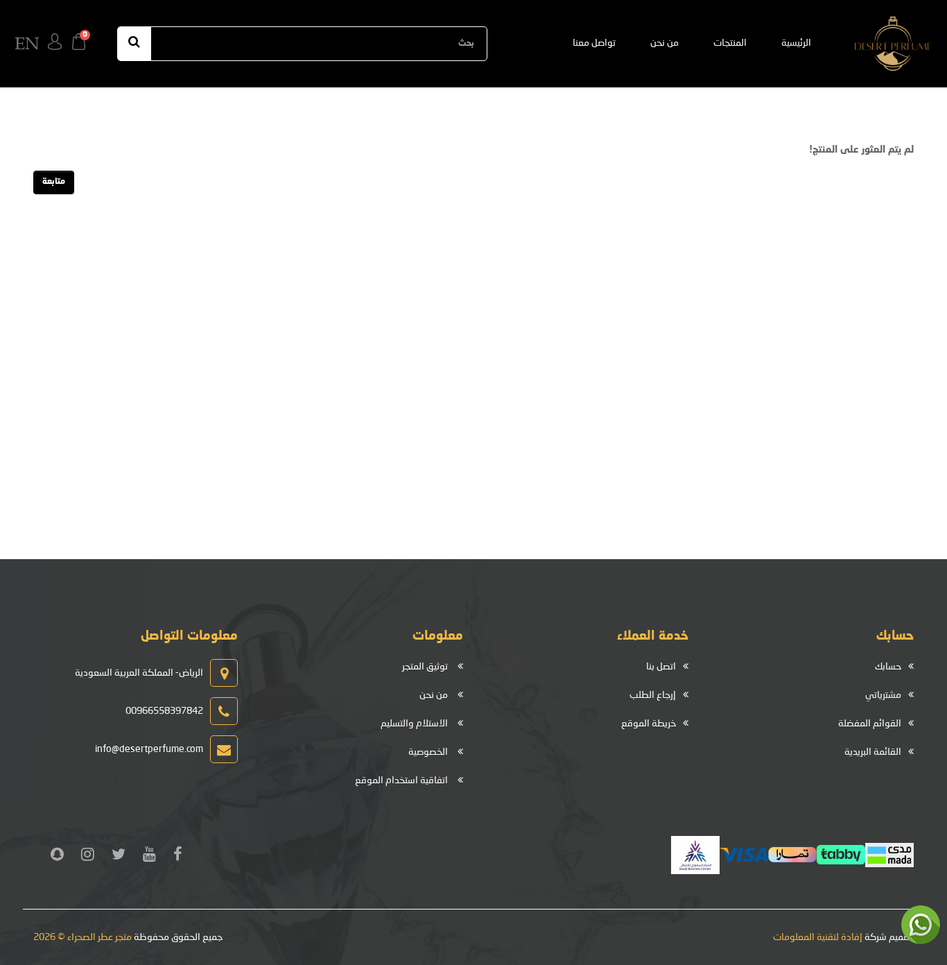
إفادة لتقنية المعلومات (817, 937)
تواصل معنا (594, 43)
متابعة (53, 182)
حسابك (888, 667)
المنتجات (730, 43)
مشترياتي (883, 695)
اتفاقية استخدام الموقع (401, 780)
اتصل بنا (661, 667)
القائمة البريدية (872, 752)
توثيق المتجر (425, 667)
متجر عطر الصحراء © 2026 (82, 937)
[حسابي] (54, 43)
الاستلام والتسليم (414, 723)
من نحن (664, 43)
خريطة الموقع (648, 723)
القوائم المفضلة (869, 723)
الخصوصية (428, 752)
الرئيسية (796, 43)
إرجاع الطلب (652, 695)
